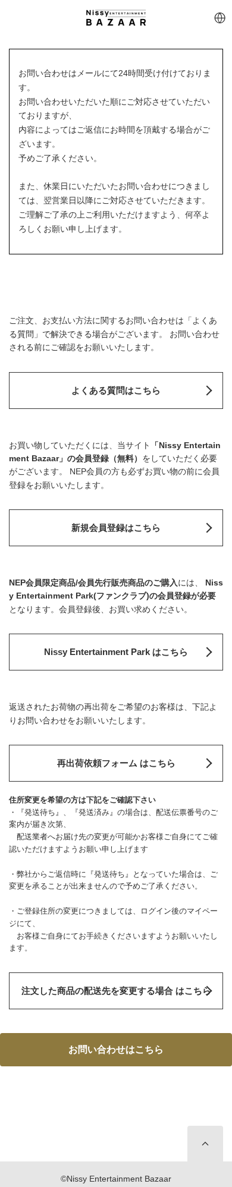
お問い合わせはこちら (116, 1049)
